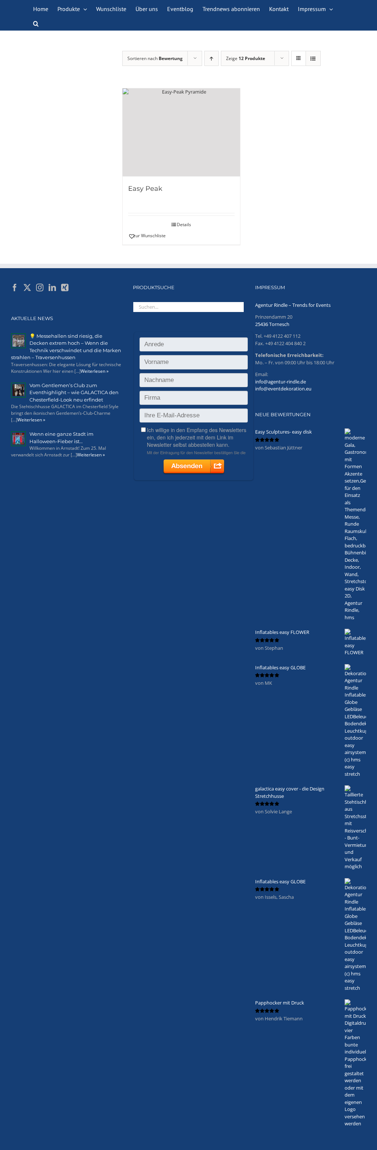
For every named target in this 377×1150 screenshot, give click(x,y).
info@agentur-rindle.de (280, 381)
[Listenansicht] (313, 58)
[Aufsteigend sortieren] (211, 58)
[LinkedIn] (52, 287)
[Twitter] (27, 287)
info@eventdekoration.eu (283, 388)
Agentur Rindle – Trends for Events (293, 305)
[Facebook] (14, 287)
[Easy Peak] (181, 132)
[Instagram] (39, 287)
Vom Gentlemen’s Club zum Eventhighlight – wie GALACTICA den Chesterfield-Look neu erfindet (74, 392)
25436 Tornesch (272, 324)
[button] (36, 22)
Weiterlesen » (95, 371)
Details (184, 224)
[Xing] (64, 287)
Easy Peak (145, 189)
